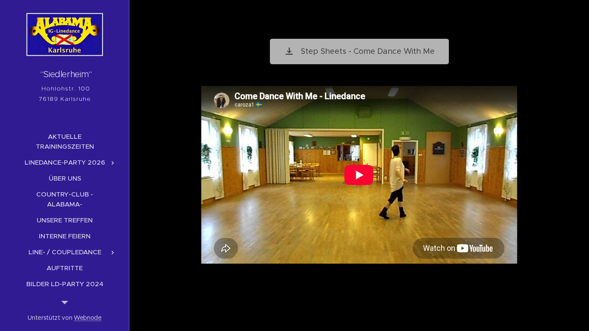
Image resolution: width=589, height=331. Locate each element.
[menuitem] (65, 141)
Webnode (88, 318)
